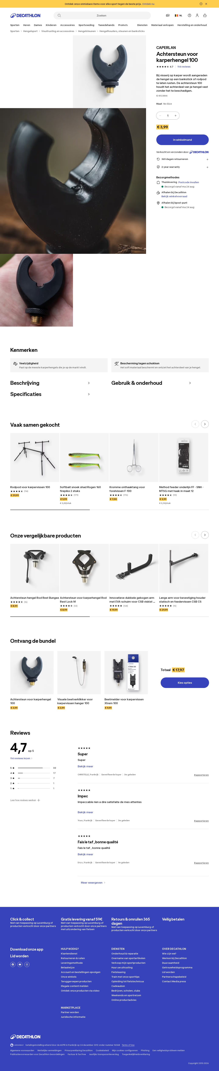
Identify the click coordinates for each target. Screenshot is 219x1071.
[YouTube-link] (19, 964)
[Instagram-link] (26, 964)
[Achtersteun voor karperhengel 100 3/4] (73, 181)
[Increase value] (175, 115)
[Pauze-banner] (201, 3)
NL (180, 15)
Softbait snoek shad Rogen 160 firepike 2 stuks (80, 489)
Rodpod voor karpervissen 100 (30, 487)
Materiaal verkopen (162, 25)
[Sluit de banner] (206, 3)
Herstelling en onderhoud (192, 25)
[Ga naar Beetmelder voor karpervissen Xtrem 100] (126, 672)
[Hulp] (189, 15)
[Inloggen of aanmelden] (197, 15)
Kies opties (185, 682)
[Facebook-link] (12, 964)
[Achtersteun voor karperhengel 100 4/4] (36, 290)
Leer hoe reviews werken (23, 800)
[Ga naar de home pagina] (25, 15)
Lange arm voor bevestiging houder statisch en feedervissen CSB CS (182, 599)
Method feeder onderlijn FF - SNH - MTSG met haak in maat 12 (181, 489)
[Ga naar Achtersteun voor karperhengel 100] (32, 672)
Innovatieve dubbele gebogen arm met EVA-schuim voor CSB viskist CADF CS (132, 600)
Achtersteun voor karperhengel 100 (31, 701)
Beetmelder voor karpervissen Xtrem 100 (124, 701)
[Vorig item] (195, 424)
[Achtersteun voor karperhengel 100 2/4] (36, 71)
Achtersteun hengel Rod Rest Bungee (34, 597)
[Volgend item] (205, 424)
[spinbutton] (168, 115)
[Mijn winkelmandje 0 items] (205, 15)
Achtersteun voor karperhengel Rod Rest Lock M (83, 599)
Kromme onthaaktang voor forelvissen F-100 (128, 489)
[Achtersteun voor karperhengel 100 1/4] (109, 71)
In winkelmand (182, 139)
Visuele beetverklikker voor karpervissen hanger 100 (75, 701)
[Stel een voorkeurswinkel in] (168, 15)
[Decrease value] (160, 115)
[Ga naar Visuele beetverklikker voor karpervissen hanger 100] (79, 672)
